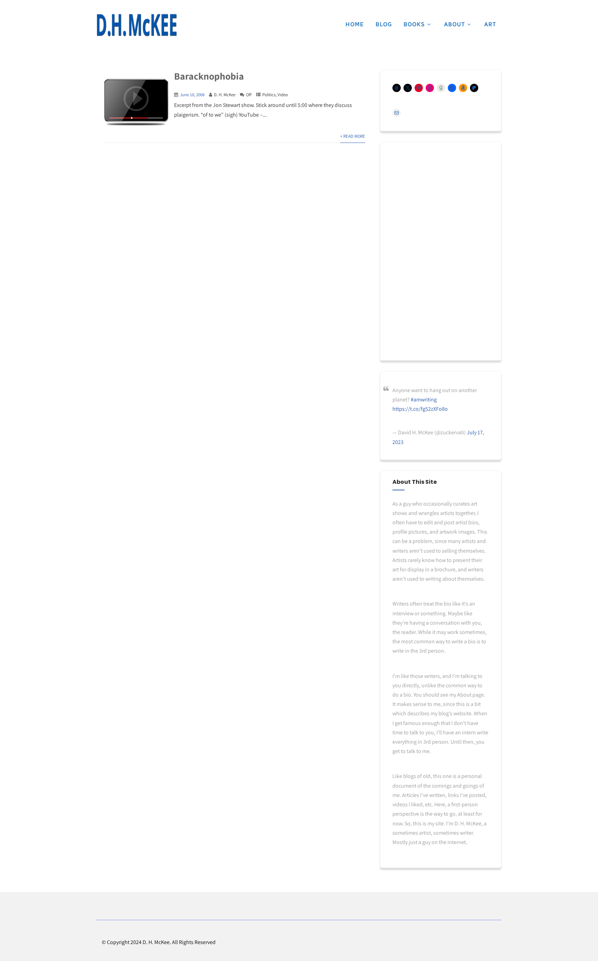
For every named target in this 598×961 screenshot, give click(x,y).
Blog (383, 24)
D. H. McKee (224, 95)
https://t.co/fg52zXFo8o (420, 408)
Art (490, 24)
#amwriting (424, 399)
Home (354, 24)
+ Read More (352, 136)
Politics (268, 95)
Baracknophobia (209, 76)
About (454, 24)
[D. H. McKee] (137, 25)
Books (414, 24)
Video (283, 95)
